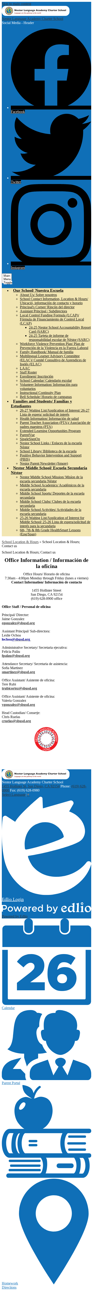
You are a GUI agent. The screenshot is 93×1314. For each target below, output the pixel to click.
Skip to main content (16, 4)
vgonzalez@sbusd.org (18, 705)
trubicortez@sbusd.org (19, 688)
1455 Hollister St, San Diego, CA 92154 (31, 786)
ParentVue (27, 435)
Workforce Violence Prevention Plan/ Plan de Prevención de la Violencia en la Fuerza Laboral (54, 346)
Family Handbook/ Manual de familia (46, 352)
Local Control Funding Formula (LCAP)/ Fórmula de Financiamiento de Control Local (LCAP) (52, 319)
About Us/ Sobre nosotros (38, 295)
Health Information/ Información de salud (49, 418)
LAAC (25, 368)
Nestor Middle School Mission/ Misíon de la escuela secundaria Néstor (51, 479)
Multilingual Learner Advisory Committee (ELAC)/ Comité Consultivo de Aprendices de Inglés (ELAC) (53, 360)
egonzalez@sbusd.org (18, 623)
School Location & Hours (20, 542)
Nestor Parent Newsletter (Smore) (44, 463)
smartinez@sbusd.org (18, 672)
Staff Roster (28, 372)
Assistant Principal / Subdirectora (43, 311)
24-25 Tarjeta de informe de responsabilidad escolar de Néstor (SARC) (59, 338)
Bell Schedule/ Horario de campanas (46, 397)
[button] (38, 290)
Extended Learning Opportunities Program (50, 431)
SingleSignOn (30, 439)
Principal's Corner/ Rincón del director (47, 307)
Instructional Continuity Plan (40, 393)
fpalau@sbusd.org (16, 656)
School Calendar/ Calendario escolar (46, 380)
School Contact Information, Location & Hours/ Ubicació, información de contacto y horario (54, 301)
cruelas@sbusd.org (16, 721)
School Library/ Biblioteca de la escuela (48, 451)
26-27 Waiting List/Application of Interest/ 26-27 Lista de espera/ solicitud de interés (54, 412)
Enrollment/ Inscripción (36, 376)
